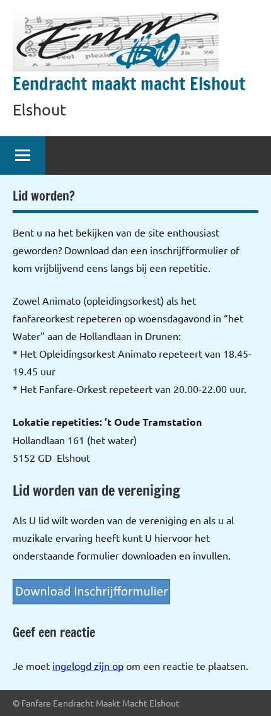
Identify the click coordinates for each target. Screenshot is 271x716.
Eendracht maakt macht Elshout (129, 83)
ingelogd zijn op (88, 665)
